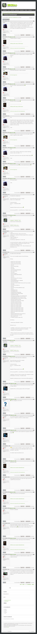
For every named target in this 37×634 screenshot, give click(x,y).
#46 (33, 252)
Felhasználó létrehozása (7, 600)
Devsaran (33, 631)
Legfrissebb (5, 10)
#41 (33, 163)
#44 (33, 215)
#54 (33, 461)
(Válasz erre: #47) (12, 356)
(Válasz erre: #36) (12, 99)
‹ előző (23, 584)
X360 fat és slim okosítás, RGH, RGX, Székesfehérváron (17, 48)
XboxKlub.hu (10, 631)
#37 (33, 99)
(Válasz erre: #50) (13, 415)
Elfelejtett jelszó (6, 601)
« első (21, 584)
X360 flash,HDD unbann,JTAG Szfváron (16, 43)
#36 (33, 84)
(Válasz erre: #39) (13, 147)
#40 (33, 147)
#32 (33, 21)
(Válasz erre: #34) (12, 69)
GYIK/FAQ (12, 10)
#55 (33, 477)
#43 (33, 194)
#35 (33, 69)
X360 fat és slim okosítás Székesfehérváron (17, 467)
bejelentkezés (15, 17)
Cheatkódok (22, 10)
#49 (33, 383)
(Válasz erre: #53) (13, 461)
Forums (6, 12)
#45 (33, 231)
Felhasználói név (6, 593)
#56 (33, 492)
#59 (33, 538)
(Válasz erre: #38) (12, 132)
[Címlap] (9, 7)
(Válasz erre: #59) (13, 554)
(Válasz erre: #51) (13, 430)
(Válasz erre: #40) (13, 163)
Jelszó (4, 597)
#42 (33, 178)
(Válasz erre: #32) (12, 36)
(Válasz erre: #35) (12, 84)
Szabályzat (30, 10)
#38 (33, 116)
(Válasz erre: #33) (12, 53)
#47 (33, 340)
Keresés (26, 10)
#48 (33, 356)
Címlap (3, 12)
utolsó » (33, 584)
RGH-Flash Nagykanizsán (13, 139)
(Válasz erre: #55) (12, 492)
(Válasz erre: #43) (13, 215)
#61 (33, 569)
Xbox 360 (8, 12)
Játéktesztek (17, 10)
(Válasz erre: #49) (13, 399)
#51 (33, 415)
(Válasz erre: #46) (12, 340)
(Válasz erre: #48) (13, 383)
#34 (33, 53)
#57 (33, 508)
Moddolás (11, 12)
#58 (33, 523)
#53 (33, 445)
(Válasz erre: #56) (12, 508)
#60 (33, 554)
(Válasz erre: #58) (13, 538)
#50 (33, 399)
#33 (33, 36)
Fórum (9, 10)
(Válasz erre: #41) (13, 178)
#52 (33, 430)
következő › (29, 584)
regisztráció (10, 17)
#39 (33, 132)
